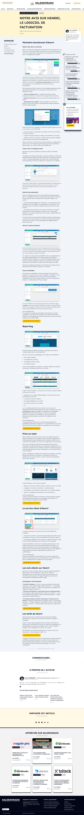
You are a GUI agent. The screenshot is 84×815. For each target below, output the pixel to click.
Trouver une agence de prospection (52, 803)
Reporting (6, 46)
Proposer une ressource (69, 805)
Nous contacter (67, 803)
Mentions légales (6, 813)
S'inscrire (70, 125)
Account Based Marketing (34, 8)
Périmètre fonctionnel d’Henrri (10, 44)
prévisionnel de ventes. (29, 411)
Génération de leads (63, 8)
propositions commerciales (43, 82)
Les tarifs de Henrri (8, 53)
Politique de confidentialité (28, 813)
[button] (5, 809)
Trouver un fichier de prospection (51, 801)
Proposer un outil (68, 807)
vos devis (37, 127)
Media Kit (66, 801)
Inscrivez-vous (26, 801)
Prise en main (7, 47)
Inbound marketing (49, 8)
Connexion (68, 3)
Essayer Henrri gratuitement (31, 321)
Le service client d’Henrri (9, 49)
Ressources (10, 8)
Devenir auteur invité (69, 809)
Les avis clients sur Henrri (9, 51)
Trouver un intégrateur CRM (50, 807)
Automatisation (76, 8)
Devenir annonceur (7, 2)
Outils (3, 8)
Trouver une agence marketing (50, 805)
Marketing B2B (21, 8)
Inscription (77, 3)
